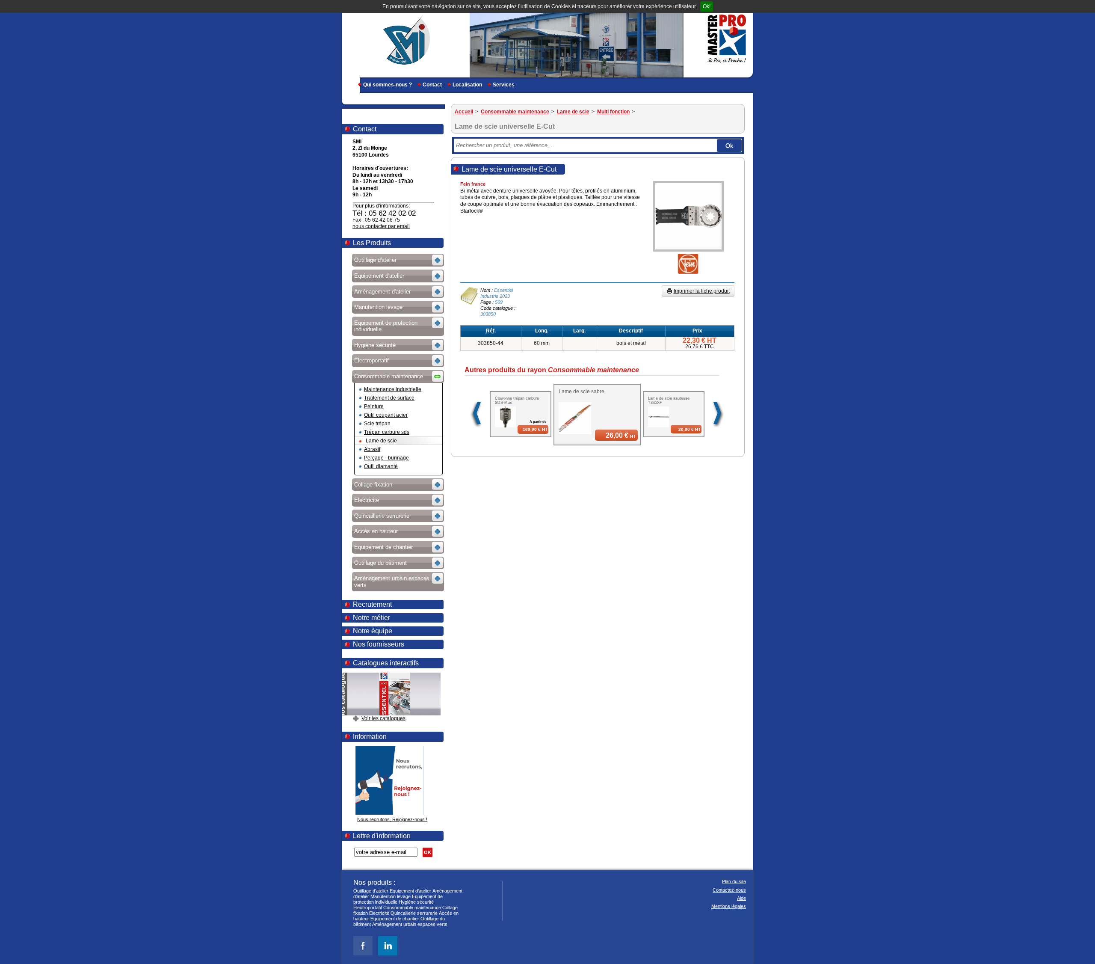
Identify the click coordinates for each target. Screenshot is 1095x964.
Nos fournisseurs (378, 644)
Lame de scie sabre (581, 391)
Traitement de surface (389, 398)
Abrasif (372, 449)
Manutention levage (390, 896)
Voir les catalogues (383, 718)
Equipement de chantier (394, 918)
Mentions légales (728, 906)
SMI (403, 38)
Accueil (464, 112)
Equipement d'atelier (410, 890)
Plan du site (734, 881)
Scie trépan (377, 424)
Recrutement (372, 604)
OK (427, 852)
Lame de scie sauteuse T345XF (669, 400)
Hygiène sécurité (416, 902)
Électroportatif (367, 907)
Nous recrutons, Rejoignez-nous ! (392, 819)
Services (504, 85)
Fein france (472, 184)
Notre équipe (372, 631)
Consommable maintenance (515, 112)
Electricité (379, 913)
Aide (741, 898)
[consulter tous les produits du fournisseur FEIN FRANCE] (681, 272)
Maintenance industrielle (392, 389)
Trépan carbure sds (386, 432)
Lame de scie (381, 441)
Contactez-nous (729, 890)
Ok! (706, 6)
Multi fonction (613, 112)
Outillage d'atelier (370, 890)
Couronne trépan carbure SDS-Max (517, 400)
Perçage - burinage (386, 458)
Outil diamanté (381, 466)
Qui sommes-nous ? (387, 85)
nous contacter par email (381, 226)
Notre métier (371, 617)
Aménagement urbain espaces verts (409, 924)
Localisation (467, 85)
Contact (432, 85)
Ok (729, 145)
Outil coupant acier (386, 415)
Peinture (374, 406)
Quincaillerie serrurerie (414, 913)
